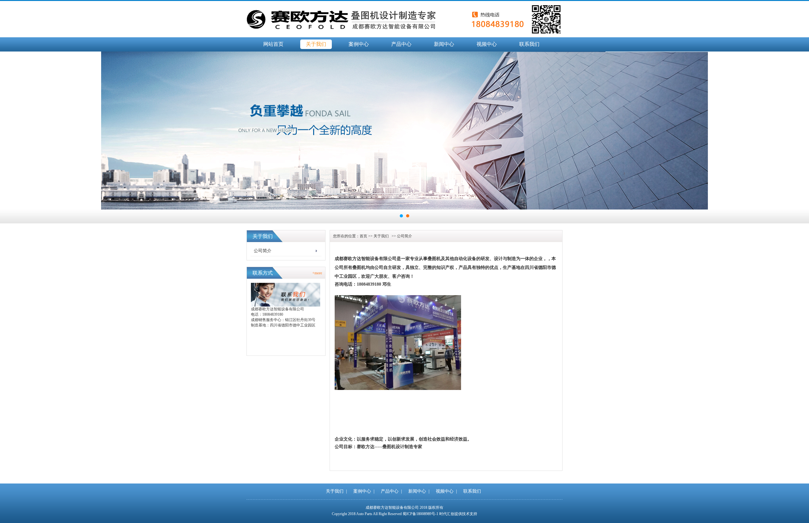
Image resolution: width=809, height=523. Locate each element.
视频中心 (487, 44)
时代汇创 (446, 514)
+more (317, 273)
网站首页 (273, 44)
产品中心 (401, 44)
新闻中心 (444, 44)
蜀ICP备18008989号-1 (420, 514)
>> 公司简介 (401, 236)
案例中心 (359, 44)
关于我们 (316, 44)
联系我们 (529, 44)
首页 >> (367, 236)
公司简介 (262, 250)
